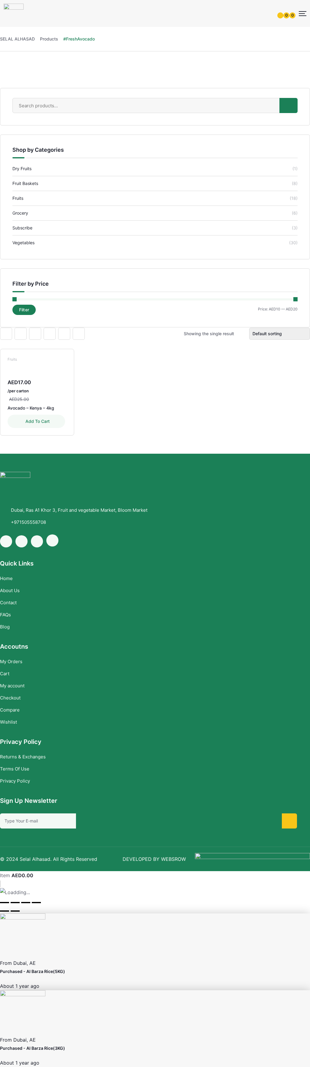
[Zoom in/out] (36, 902)
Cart (4, 673)
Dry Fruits (21, 168)
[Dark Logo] (14, 13)
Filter (24, 309)
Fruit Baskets (25, 183)
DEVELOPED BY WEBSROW (154, 859)
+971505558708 (28, 522)
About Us (10, 590)
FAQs (5, 615)
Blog (5, 627)
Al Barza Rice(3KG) (45, 1048)
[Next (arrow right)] (15, 911)
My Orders (11, 661)
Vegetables (23, 242)
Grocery (20, 213)
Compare (10, 710)
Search (288, 105)
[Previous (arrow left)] (4, 911)
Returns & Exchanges (23, 757)
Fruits (17, 198)
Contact (8, 602)
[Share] (15, 902)
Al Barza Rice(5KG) (45, 971)
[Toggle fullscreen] (25, 902)
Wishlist (8, 722)
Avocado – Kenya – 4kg (31, 407)
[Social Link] (6, 541)
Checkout (10, 698)
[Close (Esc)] (4, 902)
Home (6, 578)
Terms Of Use (14, 769)
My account (12, 686)
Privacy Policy (15, 781)
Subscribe (22, 227)
